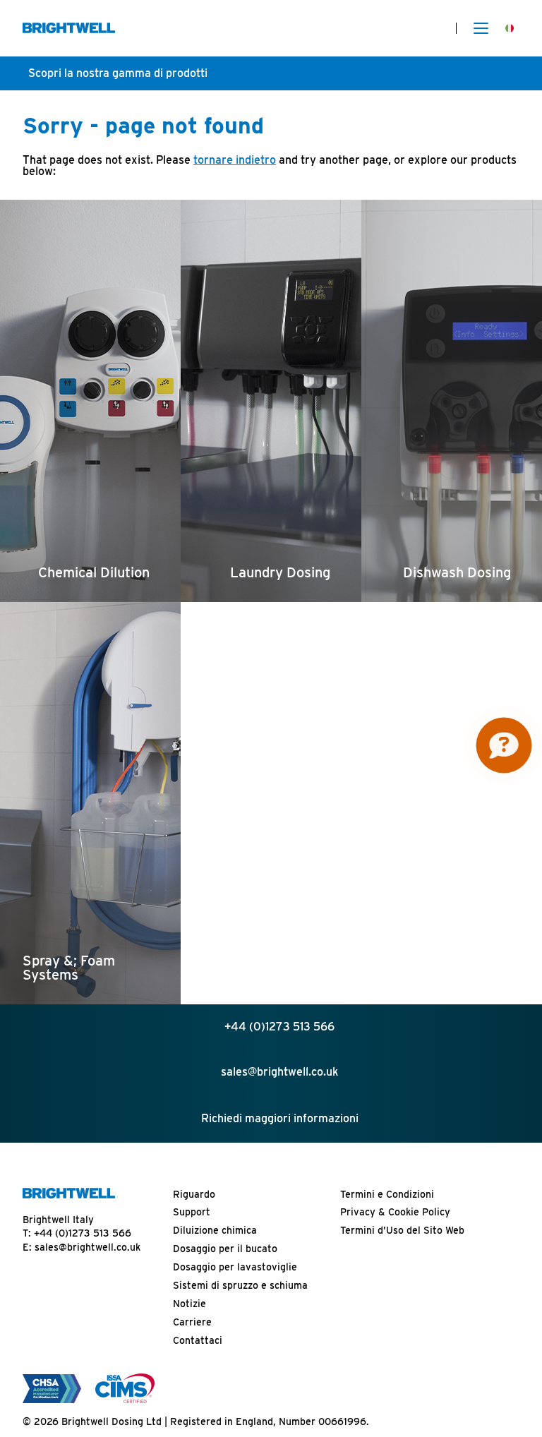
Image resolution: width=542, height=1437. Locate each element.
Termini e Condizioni (387, 1194)
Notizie (189, 1303)
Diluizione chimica (215, 1230)
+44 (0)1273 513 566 (82, 1233)
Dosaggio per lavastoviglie (235, 1267)
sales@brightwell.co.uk (87, 1247)
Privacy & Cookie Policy (395, 1211)
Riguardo (194, 1194)
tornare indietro (234, 160)
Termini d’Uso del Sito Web (402, 1230)
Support (191, 1211)
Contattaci (197, 1340)
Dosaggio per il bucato (225, 1248)
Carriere (192, 1322)
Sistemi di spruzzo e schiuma (240, 1285)
